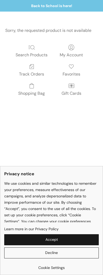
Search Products (32, 55)
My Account (71, 55)
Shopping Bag (31, 93)
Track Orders (31, 74)
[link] (51, 266)
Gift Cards (71, 93)
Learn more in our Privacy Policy (31, 229)
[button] (51, 239)
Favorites (71, 74)
